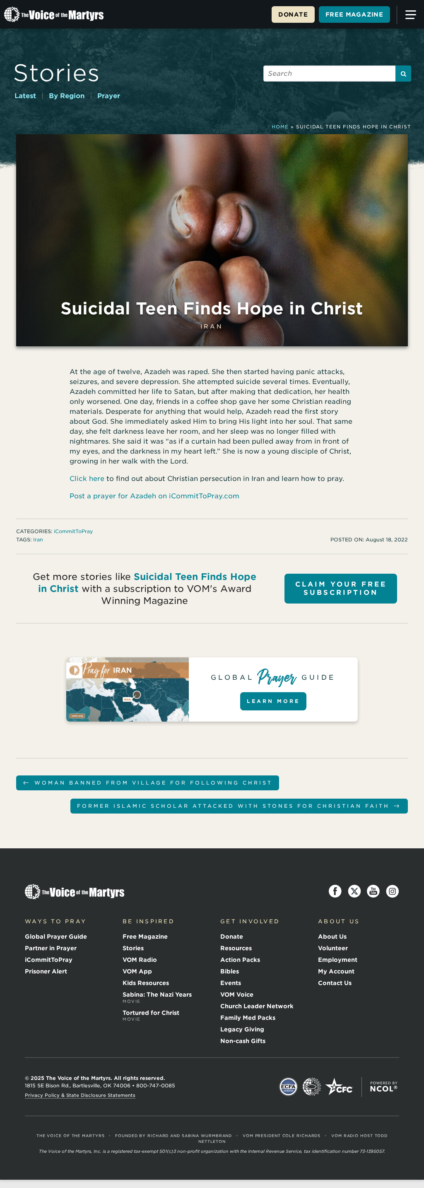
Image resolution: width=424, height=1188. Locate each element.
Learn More (273, 701)
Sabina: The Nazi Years (157, 997)
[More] (409, 15)
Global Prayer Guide (56, 936)
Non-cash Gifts (242, 1041)
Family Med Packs (247, 1017)
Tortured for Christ (151, 1015)
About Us (332, 936)
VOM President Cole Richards (281, 1135)
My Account (336, 971)
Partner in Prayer (51, 948)
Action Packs (240, 959)
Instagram (392, 891)
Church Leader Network (257, 1006)
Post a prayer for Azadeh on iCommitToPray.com (154, 496)
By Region (66, 96)
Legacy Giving (242, 1029)
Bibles (229, 971)
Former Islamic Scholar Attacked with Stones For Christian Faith (239, 805)
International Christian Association (312, 1087)
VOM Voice (236, 994)
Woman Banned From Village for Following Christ (147, 782)
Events (230, 983)
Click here (87, 479)
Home (280, 127)
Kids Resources (146, 983)
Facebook (335, 891)
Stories (56, 73)
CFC (339, 1087)
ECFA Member (289, 1087)
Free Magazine (354, 14)
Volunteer (333, 948)
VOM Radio (140, 959)
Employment (337, 959)
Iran (211, 326)
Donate (293, 14)
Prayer (108, 96)
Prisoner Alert (46, 971)
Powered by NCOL (384, 1087)
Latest (25, 96)
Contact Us (335, 983)
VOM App (137, 971)
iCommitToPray (73, 531)
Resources (236, 948)
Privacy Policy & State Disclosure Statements (80, 1095)
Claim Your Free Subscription (341, 588)
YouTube (373, 891)
